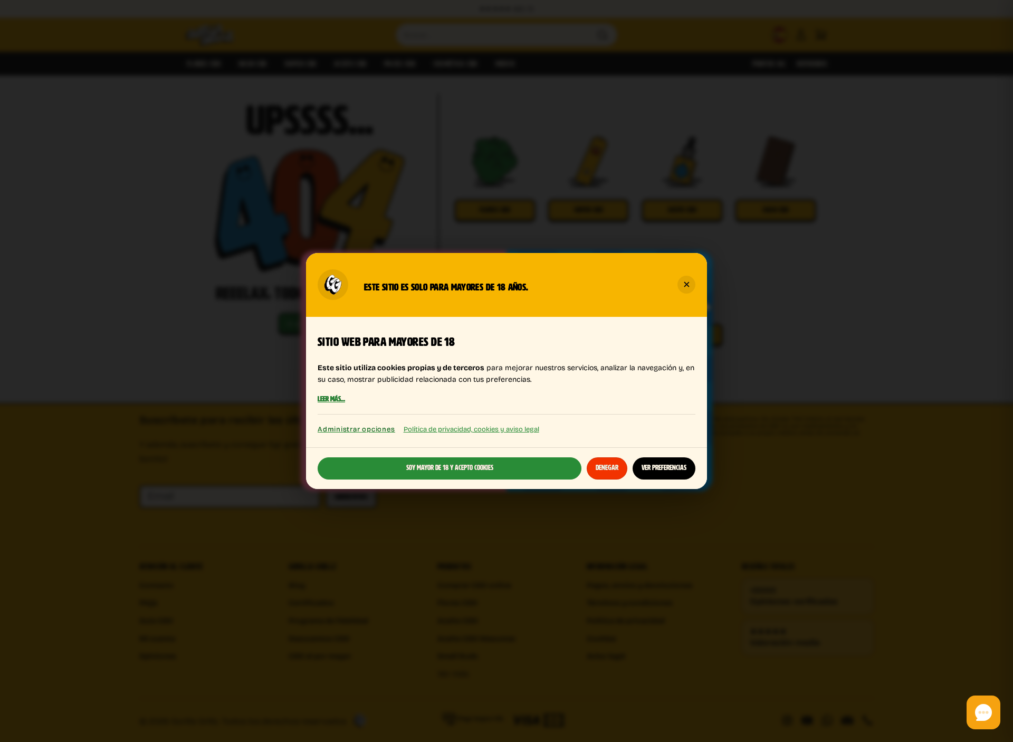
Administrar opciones (356, 429)
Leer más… (331, 399)
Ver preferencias (664, 468)
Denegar (607, 468)
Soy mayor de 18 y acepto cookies (449, 468)
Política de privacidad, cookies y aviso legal (471, 429)
